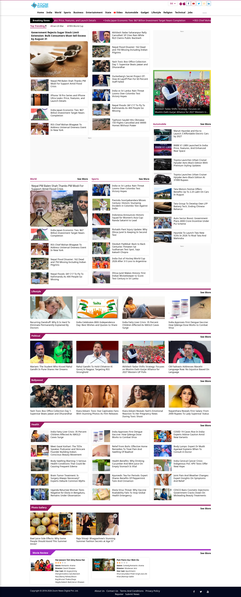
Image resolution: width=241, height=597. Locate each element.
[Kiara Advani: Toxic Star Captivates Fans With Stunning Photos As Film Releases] (97, 396)
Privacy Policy (152, 590)
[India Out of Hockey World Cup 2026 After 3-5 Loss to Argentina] (101, 263)
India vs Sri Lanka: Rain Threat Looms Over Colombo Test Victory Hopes (128, 93)
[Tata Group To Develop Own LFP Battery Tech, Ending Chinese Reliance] (163, 208)
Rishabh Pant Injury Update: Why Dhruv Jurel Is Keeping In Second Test (129, 232)
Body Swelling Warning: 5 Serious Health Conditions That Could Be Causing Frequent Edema (68, 463)
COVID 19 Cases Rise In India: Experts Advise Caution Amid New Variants (189, 434)
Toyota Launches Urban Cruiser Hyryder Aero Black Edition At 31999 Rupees (190, 177)
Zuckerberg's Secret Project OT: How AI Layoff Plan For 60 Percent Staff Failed (130, 79)
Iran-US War (57, 26)
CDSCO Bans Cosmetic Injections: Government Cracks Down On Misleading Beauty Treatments (191, 492)
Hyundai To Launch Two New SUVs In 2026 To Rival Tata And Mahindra (190, 235)
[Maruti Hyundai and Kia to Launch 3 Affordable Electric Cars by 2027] (163, 135)
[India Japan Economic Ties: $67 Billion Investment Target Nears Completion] (40, 114)
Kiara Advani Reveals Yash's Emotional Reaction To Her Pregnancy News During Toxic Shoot (142, 413)
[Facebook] (188, 3)
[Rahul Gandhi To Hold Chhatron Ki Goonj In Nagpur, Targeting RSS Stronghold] (97, 351)
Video (119, 12)
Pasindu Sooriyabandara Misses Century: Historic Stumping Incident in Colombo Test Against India (130, 204)
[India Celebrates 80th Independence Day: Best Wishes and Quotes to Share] (97, 307)
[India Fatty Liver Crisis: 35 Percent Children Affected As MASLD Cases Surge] (143, 307)
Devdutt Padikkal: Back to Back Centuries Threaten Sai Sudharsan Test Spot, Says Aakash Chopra (128, 248)
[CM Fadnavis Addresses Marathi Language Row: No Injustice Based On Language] (190, 351)
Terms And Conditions (132, 590)
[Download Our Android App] (180, 3)
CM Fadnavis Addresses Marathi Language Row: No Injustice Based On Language (189, 369)
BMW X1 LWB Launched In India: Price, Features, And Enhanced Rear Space (191, 148)
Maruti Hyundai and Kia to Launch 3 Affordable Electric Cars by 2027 (191, 133)
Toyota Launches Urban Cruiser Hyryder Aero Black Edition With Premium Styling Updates (191, 162)
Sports (67, 12)
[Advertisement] (89, 156)
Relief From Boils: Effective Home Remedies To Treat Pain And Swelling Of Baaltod (129, 449)
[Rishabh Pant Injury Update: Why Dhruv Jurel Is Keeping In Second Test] (101, 234)
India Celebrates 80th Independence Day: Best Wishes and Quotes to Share (96, 323)
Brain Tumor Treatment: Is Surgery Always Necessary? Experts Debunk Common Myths (68, 478)
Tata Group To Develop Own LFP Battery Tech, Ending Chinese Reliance (191, 206)
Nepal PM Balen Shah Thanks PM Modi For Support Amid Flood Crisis (68, 83)
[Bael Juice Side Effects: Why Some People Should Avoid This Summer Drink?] (51, 523)
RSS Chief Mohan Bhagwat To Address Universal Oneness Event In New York (200, 20)
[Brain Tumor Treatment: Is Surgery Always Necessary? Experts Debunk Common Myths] (40, 480)
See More (82, 178)
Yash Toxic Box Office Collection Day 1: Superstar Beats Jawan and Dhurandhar (130, 64)
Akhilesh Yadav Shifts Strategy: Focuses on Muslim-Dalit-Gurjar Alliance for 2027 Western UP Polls (143, 369)
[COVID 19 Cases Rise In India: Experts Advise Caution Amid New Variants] (163, 436)
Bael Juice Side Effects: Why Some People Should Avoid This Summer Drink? (48, 541)
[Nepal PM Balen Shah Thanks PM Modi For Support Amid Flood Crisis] (40, 85)
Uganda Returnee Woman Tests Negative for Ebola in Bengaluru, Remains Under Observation (68, 492)
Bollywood (37, 380)
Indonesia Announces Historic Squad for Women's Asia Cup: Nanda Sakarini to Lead (128, 217)
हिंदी (172, 3)
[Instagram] (204, 3)
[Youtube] (193, 3)
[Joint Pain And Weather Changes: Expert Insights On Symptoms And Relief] (163, 480)
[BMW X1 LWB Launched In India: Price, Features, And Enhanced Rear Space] (163, 150)
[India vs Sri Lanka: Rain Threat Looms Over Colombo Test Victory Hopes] (101, 95)
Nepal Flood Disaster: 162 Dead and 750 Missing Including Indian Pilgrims (129, 49)
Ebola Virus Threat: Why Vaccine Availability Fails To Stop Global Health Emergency (129, 492)
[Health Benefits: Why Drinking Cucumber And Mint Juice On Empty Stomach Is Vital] (101, 465)
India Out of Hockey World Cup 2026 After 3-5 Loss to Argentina (129, 260)
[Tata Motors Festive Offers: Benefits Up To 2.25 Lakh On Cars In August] (163, 193)
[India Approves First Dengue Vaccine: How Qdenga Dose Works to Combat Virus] (190, 307)
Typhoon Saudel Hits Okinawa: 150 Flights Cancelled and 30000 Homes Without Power (129, 122)
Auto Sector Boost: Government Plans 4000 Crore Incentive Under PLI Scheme (191, 221)
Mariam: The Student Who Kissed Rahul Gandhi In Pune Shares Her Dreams (51, 368)
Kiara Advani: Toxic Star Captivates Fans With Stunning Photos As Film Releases (97, 412)
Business (78, 12)
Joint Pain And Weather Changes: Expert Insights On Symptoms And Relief (191, 478)
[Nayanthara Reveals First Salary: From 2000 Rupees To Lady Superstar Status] (190, 396)
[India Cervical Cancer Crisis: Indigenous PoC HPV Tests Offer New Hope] (163, 465)
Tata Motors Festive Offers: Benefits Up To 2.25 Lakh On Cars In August (191, 192)
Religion (167, 12)
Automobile (131, 12)
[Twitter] (198, 3)
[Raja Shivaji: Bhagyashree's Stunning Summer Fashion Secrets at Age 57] (97, 523)
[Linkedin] (209, 3)
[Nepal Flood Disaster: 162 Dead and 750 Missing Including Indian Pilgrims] (101, 51)
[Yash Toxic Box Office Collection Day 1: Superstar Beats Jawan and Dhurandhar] (101, 66)
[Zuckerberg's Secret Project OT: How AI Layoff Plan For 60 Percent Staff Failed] (101, 80)
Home (40, 12)
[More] (204, 12)
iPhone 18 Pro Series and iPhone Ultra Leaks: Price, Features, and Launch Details (68, 98)
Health (35, 424)
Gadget (145, 12)
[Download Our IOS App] (184, 3)
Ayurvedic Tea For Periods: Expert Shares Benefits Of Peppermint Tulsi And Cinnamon (130, 478)
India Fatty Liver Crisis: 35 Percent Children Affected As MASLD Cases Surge (140, 325)
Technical (180, 12)
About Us (100, 590)
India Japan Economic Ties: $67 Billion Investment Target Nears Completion (111, 20)
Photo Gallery (39, 507)
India (49, 12)
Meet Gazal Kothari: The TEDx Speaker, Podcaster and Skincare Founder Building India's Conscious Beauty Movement (68, 450)
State (108, 12)
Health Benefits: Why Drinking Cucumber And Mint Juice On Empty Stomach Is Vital (128, 463)
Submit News (132, 594)
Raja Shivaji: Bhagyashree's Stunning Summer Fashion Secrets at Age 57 (95, 540)
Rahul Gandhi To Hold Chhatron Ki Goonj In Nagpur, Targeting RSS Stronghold (94, 369)
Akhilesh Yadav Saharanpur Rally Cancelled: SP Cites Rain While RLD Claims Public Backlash (129, 35)
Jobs (190, 12)
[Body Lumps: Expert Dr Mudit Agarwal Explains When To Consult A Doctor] (163, 451)
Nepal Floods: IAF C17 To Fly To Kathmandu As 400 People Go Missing (128, 108)
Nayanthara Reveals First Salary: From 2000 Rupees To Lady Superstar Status (189, 412)
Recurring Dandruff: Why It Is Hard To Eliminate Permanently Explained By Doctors (50, 325)
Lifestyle (156, 12)
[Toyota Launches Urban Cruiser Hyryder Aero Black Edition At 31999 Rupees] (163, 179)
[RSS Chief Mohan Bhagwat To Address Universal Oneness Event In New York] (40, 129)
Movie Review (40, 552)
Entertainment (94, 12)
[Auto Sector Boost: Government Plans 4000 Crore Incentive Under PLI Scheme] (163, 222)
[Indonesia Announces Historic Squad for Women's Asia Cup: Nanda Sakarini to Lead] (101, 219)
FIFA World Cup (75, 26)
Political (35, 335)
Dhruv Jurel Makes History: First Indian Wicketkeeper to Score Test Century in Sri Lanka (129, 275)
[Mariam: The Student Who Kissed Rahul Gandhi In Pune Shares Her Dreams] (51, 351)
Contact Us (112, 590)
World (58, 12)
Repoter (119, 594)
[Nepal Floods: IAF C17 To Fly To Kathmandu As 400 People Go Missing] (101, 109)
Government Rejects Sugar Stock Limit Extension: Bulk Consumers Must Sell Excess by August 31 (58, 36)
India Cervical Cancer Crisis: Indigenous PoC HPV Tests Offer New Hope (191, 463)
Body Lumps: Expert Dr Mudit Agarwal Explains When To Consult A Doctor (189, 449)
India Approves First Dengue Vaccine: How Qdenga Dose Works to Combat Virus (188, 325)
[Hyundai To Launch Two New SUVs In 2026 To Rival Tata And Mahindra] (163, 237)
